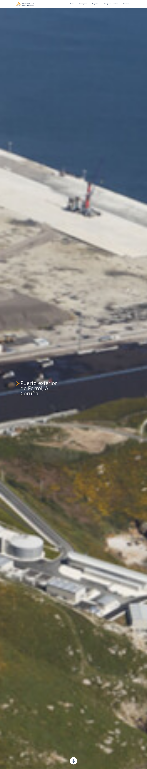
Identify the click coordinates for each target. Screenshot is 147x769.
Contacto (126, 4)
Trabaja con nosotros (111, 4)
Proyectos (95, 4)
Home (72, 4)
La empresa (83, 4)
